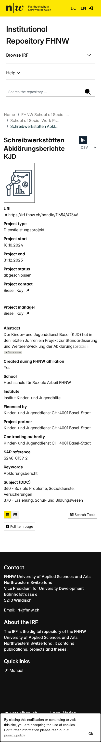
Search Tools (84, 514)
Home (9, 114)
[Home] (28, 8)
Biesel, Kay (14, 290)
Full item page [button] (21, 526)
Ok (90, 734)
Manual (16, 670)
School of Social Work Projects (34, 120)
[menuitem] (50, 55)
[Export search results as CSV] (83, 140)
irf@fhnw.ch (27, 610)
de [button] (74, 8)
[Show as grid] (15, 515)
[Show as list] (8, 515)
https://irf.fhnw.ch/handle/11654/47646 (43, 214)
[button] (91, 8)
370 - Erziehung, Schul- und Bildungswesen (43, 500)
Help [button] (11, 72)
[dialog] (50, 727)
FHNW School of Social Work (45, 114)
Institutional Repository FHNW (37, 35)
